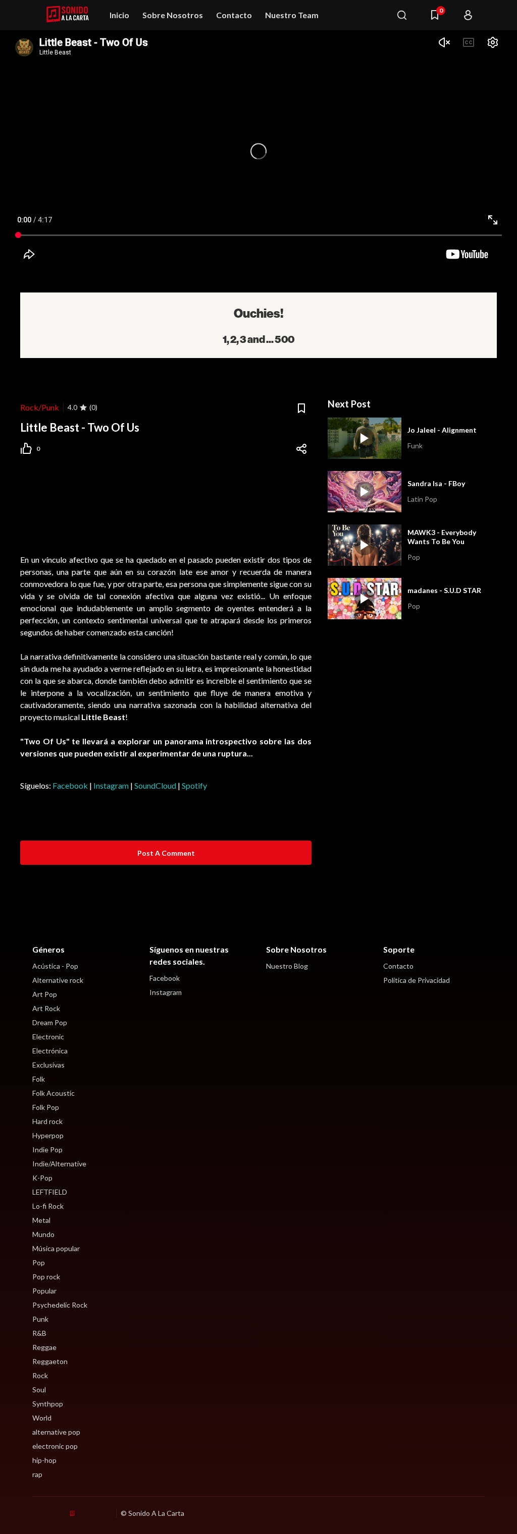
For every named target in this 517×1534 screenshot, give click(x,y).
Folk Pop (45, 1107)
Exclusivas (48, 1064)
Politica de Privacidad (416, 980)
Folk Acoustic (53, 1093)
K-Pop (42, 1177)
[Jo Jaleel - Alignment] (364, 438)
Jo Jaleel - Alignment (442, 430)
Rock (40, 1375)
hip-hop (44, 1460)
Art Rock (46, 1008)
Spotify (194, 785)
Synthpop (47, 1403)
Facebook (70, 785)
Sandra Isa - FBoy (436, 483)
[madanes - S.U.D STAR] (364, 598)
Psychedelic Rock (59, 1305)
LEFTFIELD (49, 1192)
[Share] (301, 449)
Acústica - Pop (55, 966)
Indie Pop (47, 1149)
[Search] (402, 15)
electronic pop (55, 1446)
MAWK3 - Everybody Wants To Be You (441, 537)
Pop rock (46, 1276)
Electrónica (50, 1050)
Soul (39, 1389)
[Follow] (468, 15)
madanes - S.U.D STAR (444, 590)
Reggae (44, 1347)
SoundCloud (155, 785)
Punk (40, 1319)
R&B (39, 1333)
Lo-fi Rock (48, 1206)
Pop (38, 1262)
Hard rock (47, 1121)
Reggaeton (50, 1361)
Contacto (234, 15)
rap (37, 1474)
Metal (41, 1220)
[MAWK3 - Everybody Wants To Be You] (364, 545)
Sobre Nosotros (172, 15)
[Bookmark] (301, 408)
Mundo (43, 1234)
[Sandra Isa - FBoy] (364, 491)
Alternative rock (57, 980)
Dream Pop (49, 1022)
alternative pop (56, 1432)
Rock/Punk (39, 407)
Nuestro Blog (287, 966)
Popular (44, 1290)
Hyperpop (48, 1135)
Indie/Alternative (59, 1163)
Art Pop (44, 994)
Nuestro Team (292, 15)
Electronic (48, 1036)
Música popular (56, 1248)
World (41, 1417)
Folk (38, 1079)
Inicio (119, 15)
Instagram (111, 785)
